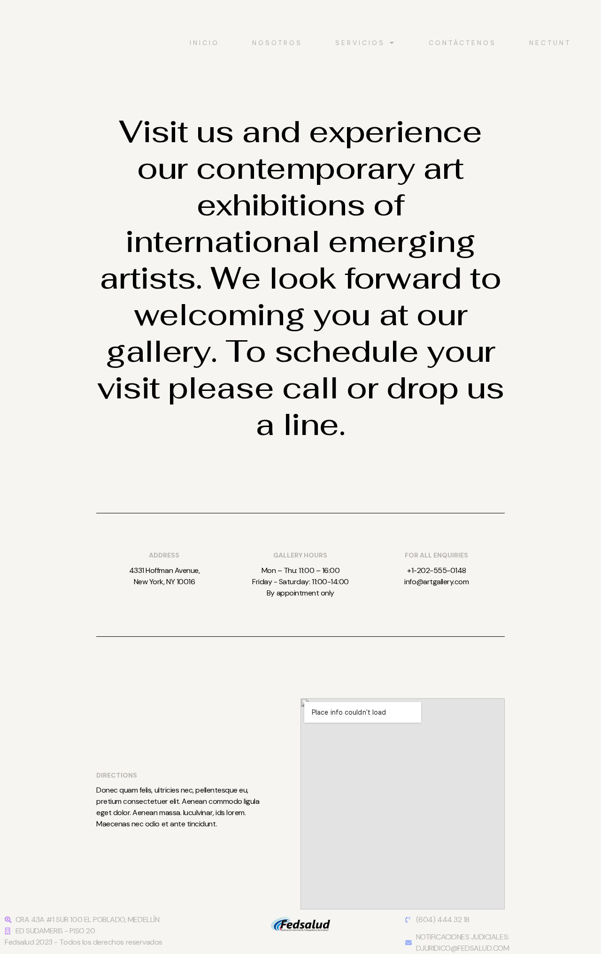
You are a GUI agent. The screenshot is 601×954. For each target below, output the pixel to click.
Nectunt (550, 42)
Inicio (204, 42)
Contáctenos (462, 42)
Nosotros (277, 42)
